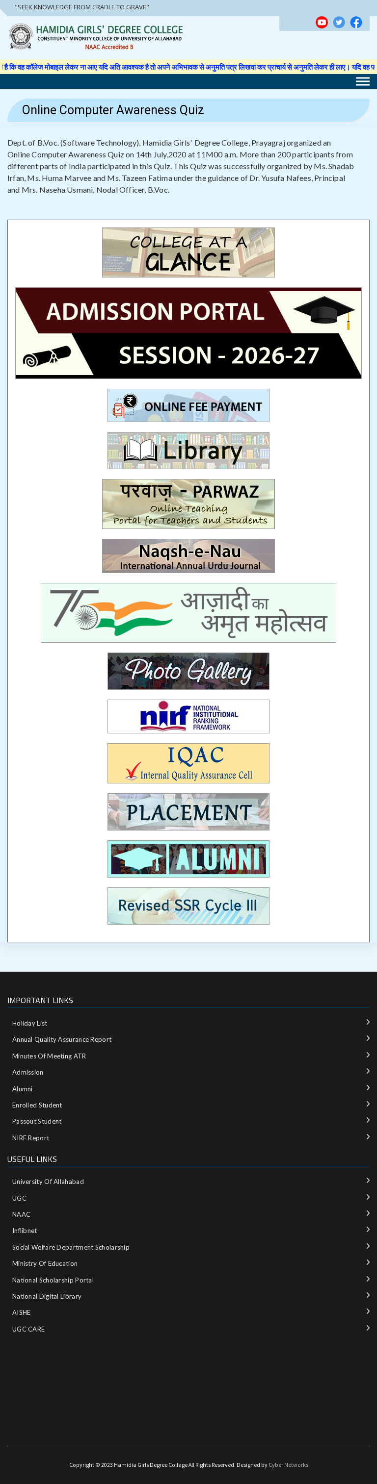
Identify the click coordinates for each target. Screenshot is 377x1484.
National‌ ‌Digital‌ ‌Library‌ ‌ (47, 1296)
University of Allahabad (48, 1181)
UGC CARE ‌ (29, 1329)
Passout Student (37, 1121)
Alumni (22, 1089)
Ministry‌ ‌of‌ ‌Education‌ (45, 1263)
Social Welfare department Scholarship (71, 1247)
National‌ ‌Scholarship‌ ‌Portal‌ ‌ (53, 1280)
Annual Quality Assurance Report (61, 1039)
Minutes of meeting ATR (49, 1056)
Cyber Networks (288, 1464)
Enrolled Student (37, 1105)
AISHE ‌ (22, 1312)
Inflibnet (24, 1230)
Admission (28, 1072)
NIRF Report (30, 1138)
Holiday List (30, 1023)
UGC (19, 1198)
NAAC (21, 1214)
